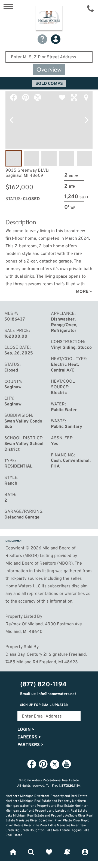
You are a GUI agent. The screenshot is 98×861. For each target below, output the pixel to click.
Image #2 (31, 158)
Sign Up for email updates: (44, 705)
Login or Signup (85, 852)
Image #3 (49, 158)
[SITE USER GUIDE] (42, 39)
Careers (29, 737)
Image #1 (13, 158)
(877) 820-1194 (90, 8)
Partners (30, 745)
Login (25, 729)
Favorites (49, 852)
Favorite (62, 97)
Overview (49, 69)
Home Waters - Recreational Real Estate (49, 19)
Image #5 (84, 158)
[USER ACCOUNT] (55, 39)
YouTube (66, 764)
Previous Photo (11, 120)
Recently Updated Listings (67, 852)
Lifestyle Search (31, 852)
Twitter (37, 97)
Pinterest (25, 97)
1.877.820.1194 (70, 786)
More (82, 292)
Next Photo (87, 120)
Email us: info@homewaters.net (48, 694)
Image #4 (66, 158)
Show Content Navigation (8, 6)
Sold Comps (49, 84)
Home (13, 852)
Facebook (13, 97)
